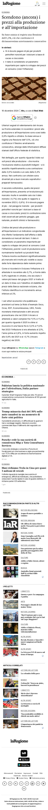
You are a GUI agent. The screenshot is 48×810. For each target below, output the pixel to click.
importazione (7, 357)
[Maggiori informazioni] (35, 118)
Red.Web (38, 111)
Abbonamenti (8, 773)
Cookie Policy (23, 778)
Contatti (35, 773)
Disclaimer (18, 773)
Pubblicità (17, 776)
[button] (4, 784)
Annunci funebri (27, 776)
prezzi (15, 357)
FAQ (41, 773)
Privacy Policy (10, 778)
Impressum (27, 773)
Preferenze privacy (38, 778)
